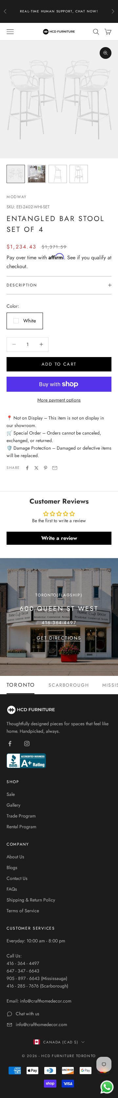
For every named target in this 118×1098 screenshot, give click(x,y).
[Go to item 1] (16, 174)
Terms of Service (23, 910)
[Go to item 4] (78, 174)
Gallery (13, 805)
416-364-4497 (59, 622)
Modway (17, 197)
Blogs (12, 867)
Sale (11, 794)
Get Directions (59, 638)
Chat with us (27, 1013)
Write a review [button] (59, 538)
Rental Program (21, 826)
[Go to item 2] (37, 174)
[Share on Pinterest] (45, 468)
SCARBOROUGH (69, 685)
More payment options (59, 400)
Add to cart (59, 364)
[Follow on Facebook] (10, 743)
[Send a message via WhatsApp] (107, 1087)
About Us (15, 856)
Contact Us (17, 878)
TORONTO (21, 685)
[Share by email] (54, 468)
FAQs (12, 889)
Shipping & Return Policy (31, 900)
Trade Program (21, 816)
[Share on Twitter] (36, 468)
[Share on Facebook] (27, 468)
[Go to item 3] (58, 174)
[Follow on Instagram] (27, 743)
